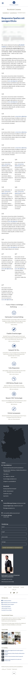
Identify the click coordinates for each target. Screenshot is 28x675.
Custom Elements (13, 12)
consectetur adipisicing (20, 116)
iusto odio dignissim (13, 81)
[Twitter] (14, 592)
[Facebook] (10, 592)
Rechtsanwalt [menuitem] (16, 587)
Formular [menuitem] (9, 669)
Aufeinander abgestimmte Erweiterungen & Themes (14, 651)
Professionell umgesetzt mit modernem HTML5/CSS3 (13, 660)
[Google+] (17, 592)
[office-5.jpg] (5, 641)
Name (4, 526)
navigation (2, 3)
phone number (5, 536)
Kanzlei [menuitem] (10, 587)
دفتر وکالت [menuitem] (14, 589)
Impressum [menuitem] (14, 669)
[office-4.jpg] (17, 635)
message (4, 541)
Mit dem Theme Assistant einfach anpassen (14, 656)
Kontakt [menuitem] (22, 587)
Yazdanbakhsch (6, 12)
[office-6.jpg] (11, 641)
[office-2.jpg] (5, 635)
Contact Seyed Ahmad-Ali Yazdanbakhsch (12, 547)
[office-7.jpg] (17, 641)
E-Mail (4, 531)
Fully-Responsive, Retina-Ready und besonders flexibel (14, 654)
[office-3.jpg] (11, 635)
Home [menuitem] (5, 587)
